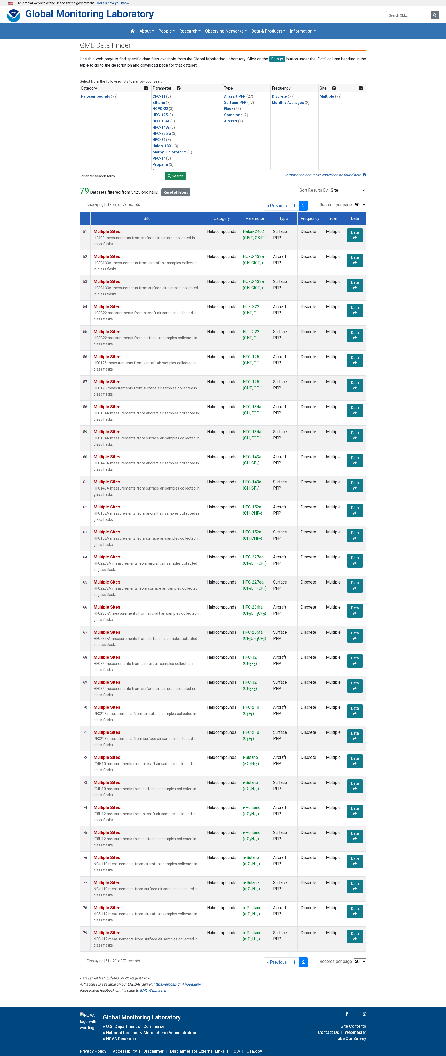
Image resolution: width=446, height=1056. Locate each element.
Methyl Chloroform (170, 152)
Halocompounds (95, 96)
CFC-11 (159, 96)
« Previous (277, 205)
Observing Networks (224, 31)
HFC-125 (160, 115)
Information (301, 31)
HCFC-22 (160, 109)
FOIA (235, 1051)
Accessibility (125, 1051)
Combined (233, 115)
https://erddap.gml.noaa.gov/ (177, 984)
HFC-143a (161, 127)
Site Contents (353, 1026)
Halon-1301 (163, 146)
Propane (160, 164)
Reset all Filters (176, 192)
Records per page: (336, 204)
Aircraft (230, 121)
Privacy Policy (93, 1051)
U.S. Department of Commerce (135, 1026)
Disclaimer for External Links (197, 1051)
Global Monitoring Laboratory (89, 14)
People (165, 31)
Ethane (159, 102)
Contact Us (328, 1032)
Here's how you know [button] (113, 3)
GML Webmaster (153, 990)
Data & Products (266, 31)
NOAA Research (121, 1038)
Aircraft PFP (235, 96)
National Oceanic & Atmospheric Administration (151, 1032)
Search (177, 176)
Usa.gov (254, 1051)
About (145, 31)
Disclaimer (153, 1051)
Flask (228, 109)
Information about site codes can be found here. (324, 175)
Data (355, 232)
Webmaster (355, 1032)
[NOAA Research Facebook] (339, 1014)
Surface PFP (235, 102)
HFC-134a (161, 121)
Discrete (279, 96)
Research (188, 31)
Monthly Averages (288, 102)
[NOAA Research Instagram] (357, 1014)
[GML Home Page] (132, 31)
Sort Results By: (314, 190)
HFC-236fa (162, 133)
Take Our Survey (351, 1038)
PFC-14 (159, 158)
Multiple (327, 96)
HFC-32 (159, 140)
